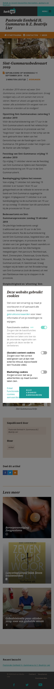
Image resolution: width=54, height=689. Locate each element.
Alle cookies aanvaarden (34, 392)
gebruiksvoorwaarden (18, 314)
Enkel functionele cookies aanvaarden (13, 393)
